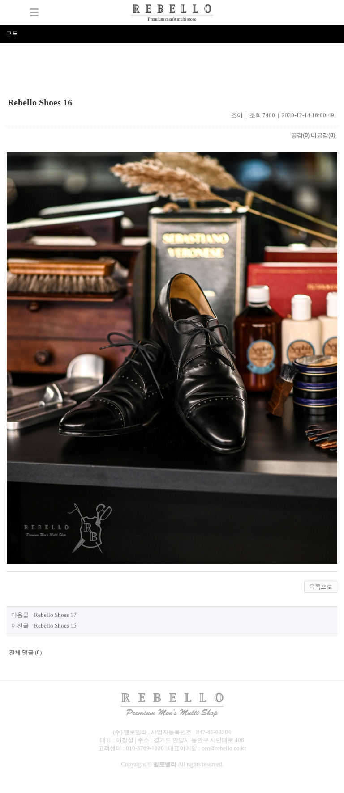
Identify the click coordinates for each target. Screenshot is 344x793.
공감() (300, 135)
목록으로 (320, 586)
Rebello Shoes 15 (55, 625)
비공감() (323, 135)
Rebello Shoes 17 (55, 615)
